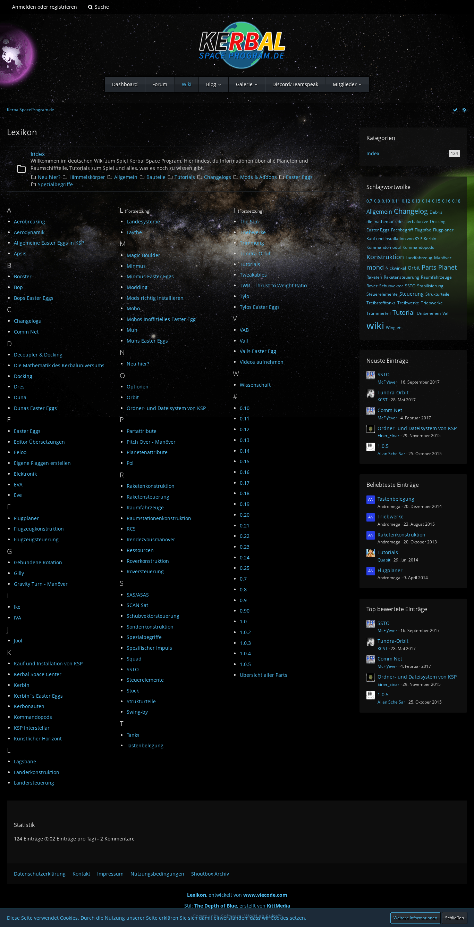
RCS (131, 528)
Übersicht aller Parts (263, 675)
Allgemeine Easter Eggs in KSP (49, 242)
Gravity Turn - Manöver (41, 584)
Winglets (394, 327)
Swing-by (137, 711)
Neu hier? (49, 177)
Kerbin (21, 685)
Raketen (374, 277)
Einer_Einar (388, 435)
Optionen (138, 386)
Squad (134, 658)
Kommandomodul (383, 247)
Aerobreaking (29, 221)
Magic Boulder (143, 255)
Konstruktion (385, 257)
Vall (244, 340)
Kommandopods (33, 717)
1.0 (243, 621)
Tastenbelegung (145, 745)
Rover (372, 286)
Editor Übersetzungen (39, 441)
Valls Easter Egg (258, 351)
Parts (429, 267)
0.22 (244, 536)
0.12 (244, 429)
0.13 (244, 440)
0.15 (244, 461)
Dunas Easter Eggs (35, 408)
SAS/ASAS (138, 594)
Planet (447, 267)
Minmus (136, 266)
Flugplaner (26, 518)
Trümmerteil (378, 313)
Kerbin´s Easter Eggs (38, 695)
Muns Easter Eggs (147, 340)
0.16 (244, 472)
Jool (18, 640)
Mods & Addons (258, 177)
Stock (133, 690)
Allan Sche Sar (391, 454)
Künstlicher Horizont (38, 738)
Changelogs (217, 177)
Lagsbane (25, 761)
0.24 (244, 557)
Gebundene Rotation (38, 562)
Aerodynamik (29, 232)
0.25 (244, 568)
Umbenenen (429, 313)
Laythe (134, 232)
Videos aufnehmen (261, 362)
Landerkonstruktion (36, 772)
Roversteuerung (145, 571)
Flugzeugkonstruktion (39, 528)
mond (375, 267)
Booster (23, 276)
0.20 (244, 514)
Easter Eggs (299, 177)
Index (38, 154)
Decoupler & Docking (38, 354)
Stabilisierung (430, 286)
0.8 (243, 589)
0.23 (244, 546)
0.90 (244, 610)
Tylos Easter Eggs (260, 307)
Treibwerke (408, 303)
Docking (23, 376)
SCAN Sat (137, 605)
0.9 (243, 600)
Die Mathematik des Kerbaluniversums (59, 365)
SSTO (133, 669)
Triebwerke (253, 232)
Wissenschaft (255, 385)
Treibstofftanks (381, 303)
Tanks (133, 735)
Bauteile (156, 177)
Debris (436, 212)
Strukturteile (141, 701)
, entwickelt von (237, 895)
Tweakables (253, 274)
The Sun (249, 221)
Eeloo (20, 452)
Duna (20, 397)
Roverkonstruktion (148, 561)
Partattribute (141, 431)
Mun (132, 330)
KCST (383, 400)
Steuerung (411, 293)
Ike (17, 607)
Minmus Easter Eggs (150, 276)
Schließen (454, 918)
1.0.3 (245, 643)
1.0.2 (245, 632)
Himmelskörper (87, 177)
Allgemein (125, 177)
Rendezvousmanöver (151, 539)
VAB (244, 330)
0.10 (244, 408)
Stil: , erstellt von (237, 905)
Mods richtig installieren (155, 298)
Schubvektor (391, 286)
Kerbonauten (29, 706)
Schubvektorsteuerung (153, 616)
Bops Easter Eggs (33, 298)
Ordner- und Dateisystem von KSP (166, 408)
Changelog (411, 211)
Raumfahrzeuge (145, 507)
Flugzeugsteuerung (36, 539)
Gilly (19, 573)
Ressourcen (140, 550)
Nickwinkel (396, 268)
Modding (137, 287)
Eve (18, 495)
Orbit (133, 397)
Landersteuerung (34, 782)
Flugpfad (423, 230)
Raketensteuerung (148, 496)
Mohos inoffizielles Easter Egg (161, 319)
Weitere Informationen (415, 918)
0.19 (244, 504)
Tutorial (403, 312)
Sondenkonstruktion (150, 626)
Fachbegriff (402, 230)
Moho (133, 308)
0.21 (244, 525)
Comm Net (26, 331)
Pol (130, 463)
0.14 (244, 451)
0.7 (243, 578)
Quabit (384, 560)
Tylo (244, 296)
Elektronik (25, 473)
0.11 (244, 418)
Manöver (442, 258)
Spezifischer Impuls (149, 648)
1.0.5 (245, 664)
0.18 (244, 493)
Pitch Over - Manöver (151, 441)
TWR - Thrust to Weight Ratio (273, 285)
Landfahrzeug (419, 258)
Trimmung (252, 242)
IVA (17, 617)
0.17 (244, 482)
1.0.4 (245, 653)
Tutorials (185, 177)
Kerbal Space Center (37, 674)
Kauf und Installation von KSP (48, 663)
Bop (18, 287)
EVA (18, 484)
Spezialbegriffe (55, 184)
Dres (19, 386)
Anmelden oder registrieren (44, 6)
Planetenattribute (147, 452)
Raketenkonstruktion (151, 486)
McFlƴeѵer (387, 382)
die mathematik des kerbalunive (397, 221)
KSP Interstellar (32, 727)
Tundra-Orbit (255, 253)
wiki (375, 325)
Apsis (20, 253)
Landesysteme (143, 221)
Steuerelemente (145, 679)
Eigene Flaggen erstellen (42, 463)
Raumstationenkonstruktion (159, 518)
